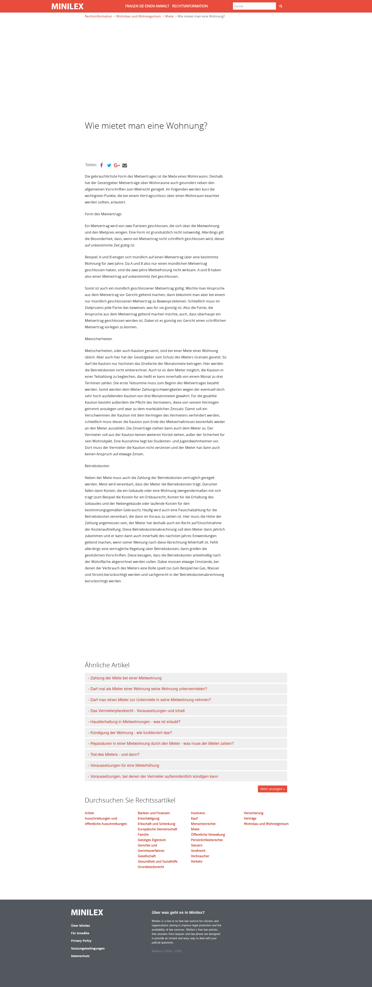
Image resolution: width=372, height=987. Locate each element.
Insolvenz (198, 813)
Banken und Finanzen (154, 813)
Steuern (196, 845)
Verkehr (197, 861)
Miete (169, 16)
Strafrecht (198, 850)
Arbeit (89, 813)
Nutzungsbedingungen (88, 948)
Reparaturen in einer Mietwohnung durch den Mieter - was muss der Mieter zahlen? (162, 743)
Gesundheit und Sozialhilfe (157, 861)
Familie (143, 834)
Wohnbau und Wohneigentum (138, 16)
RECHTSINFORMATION (190, 6)
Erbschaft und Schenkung (156, 823)
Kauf (194, 818)
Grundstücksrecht (151, 867)
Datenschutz (80, 956)
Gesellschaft (147, 856)
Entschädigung (148, 818)
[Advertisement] (119, 41)
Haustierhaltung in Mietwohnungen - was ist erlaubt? (135, 721)
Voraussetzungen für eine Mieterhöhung (124, 765)
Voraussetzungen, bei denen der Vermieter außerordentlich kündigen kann (154, 776)
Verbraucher (200, 856)
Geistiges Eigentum (152, 840)
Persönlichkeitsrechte (207, 840)
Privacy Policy (81, 941)
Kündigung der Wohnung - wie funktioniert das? (131, 732)
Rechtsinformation (98, 16)
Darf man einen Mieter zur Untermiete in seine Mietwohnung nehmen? (150, 699)
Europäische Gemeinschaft (157, 829)
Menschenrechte (203, 823)
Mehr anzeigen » (272, 789)
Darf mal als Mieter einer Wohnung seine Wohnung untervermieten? (148, 688)
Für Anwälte (80, 933)
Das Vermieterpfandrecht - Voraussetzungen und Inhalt (137, 710)
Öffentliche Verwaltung (208, 834)
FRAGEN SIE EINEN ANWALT (147, 6)
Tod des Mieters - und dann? (115, 754)
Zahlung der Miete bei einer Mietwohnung (126, 677)
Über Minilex (80, 925)
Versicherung (253, 813)
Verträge (250, 818)
